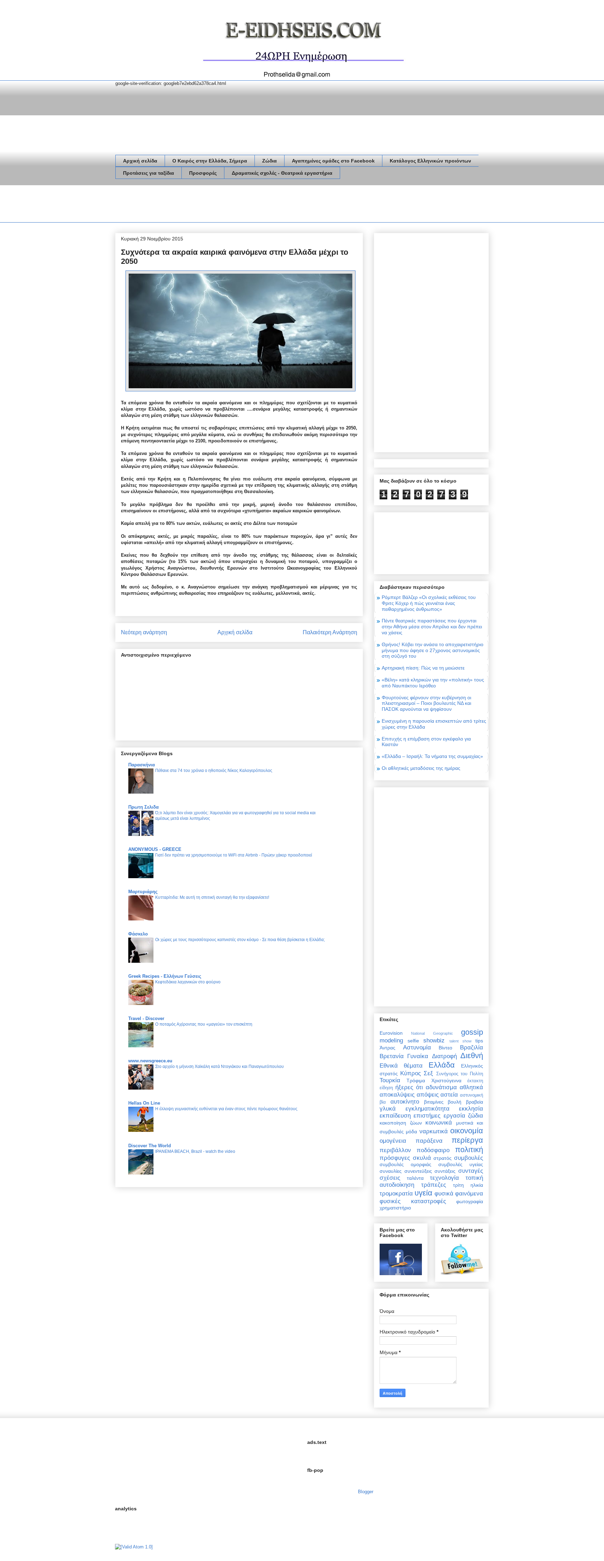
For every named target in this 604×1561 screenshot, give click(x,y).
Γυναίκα (417, 1056)
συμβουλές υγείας (460, 1164)
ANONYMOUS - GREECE (154, 849)
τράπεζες (433, 1184)
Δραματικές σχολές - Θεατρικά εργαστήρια (282, 173)
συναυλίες (391, 1171)
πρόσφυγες (395, 1158)
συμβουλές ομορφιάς (405, 1164)
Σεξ (428, 1073)
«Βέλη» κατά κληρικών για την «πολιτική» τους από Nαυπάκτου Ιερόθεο (433, 682)
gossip (472, 1032)
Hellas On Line (144, 1103)
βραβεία (474, 1102)
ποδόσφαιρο (433, 1150)
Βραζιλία (471, 1047)
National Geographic (432, 1033)
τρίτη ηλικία (468, 1185)
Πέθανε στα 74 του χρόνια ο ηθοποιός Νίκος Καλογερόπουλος (213, 770)
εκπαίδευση (395, 1115)
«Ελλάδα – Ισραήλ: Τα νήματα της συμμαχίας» (432, 756)
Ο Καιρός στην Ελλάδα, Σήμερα (209, 161)
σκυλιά (422, 1158)
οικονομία (466, 1130)
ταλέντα (415, 1178)
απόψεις (428, 1094)
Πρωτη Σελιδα (143, 807)
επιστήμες (427, 1115)
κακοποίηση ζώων (401, 1123)
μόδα (411, 1131)
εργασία (454, 1115)
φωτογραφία (469, 1201)
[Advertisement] (242, 205)
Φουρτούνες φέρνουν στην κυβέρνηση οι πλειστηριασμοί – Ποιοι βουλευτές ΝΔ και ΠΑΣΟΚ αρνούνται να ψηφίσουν (426, 703)
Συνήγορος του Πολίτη (459, 1073)
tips (479, 1040)
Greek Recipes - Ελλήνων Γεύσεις (164, 976)
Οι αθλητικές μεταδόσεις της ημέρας (421, 768)
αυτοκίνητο (404, 1101)
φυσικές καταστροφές (413, 1201)
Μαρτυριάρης (143, 891)
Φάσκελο (138, 934)
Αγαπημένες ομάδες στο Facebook (333, 161)
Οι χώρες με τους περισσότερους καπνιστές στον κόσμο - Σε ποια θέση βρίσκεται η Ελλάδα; (240, 939)
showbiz (434, 1040)
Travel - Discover (146, 1018)
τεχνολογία (444, 1178)
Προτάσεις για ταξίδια (148, 173)
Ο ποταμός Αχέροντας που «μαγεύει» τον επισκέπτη (203, 1024)
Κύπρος (410, 1073)
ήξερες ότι (409, 1087)
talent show (461, 1041)
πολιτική (469, 1149)
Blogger (365, 1491)
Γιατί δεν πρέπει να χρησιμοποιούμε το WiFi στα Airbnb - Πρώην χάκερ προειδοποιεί (233, 855)
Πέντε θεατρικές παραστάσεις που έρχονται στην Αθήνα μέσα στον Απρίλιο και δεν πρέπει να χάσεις (432, 626)
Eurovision (391, 1033)
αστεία (449, 1094)
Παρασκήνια (141, 764)
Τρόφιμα (416, 1080)
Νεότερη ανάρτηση (144, 632)
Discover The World (149, 1145)
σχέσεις (390, 1178)
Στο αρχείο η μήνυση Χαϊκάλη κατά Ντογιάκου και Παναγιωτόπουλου (219, 1066)
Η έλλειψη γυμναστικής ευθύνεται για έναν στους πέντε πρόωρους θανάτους (226, 1108)
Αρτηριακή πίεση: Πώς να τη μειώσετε (423, 668)
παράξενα (429, 1140)
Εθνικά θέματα (401, 1065)
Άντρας (387, 1047)
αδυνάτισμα (441, 1087)
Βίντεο (445, 1047)
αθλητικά (471, 1087)
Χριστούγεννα (446, 1080)
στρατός (442, 1158)
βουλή (454, 1102)
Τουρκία (390, 1080)
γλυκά (388, 1108)
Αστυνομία (417, 1047)
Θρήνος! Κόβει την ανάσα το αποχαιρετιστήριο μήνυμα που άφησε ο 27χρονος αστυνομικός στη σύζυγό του (432, 650)
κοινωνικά (438, 1122)
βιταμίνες (434, 1102)
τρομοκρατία (396, 1193)
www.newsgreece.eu (150, 1060)
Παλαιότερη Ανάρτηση (330, 632)
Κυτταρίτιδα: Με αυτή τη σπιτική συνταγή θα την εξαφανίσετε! (212, 897)
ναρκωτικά (433, 1131)
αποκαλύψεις (397, 1094)
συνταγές (470, 1171)
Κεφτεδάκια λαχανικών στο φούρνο (188, 982)
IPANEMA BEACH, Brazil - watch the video (195, 1151)
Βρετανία (392, 1056)
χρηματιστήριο (395, 1208)
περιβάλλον (395, 1150)
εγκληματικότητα (427, 1108)
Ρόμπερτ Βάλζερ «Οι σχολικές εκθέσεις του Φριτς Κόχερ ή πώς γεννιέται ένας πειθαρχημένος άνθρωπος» (429, 603)
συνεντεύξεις (418, 1171)
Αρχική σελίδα (140, 161)
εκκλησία (471, 1108)
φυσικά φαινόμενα (458, 1193)
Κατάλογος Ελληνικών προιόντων (430, 161)
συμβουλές (468, 1158)
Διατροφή (444, 1056)
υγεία (423, 1192)
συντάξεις (444, 1171)
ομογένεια (393, 1140)
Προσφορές (203, 173)
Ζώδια (269, 161)
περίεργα (467, 1140)
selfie (413, 1040)
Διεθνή (471, 1055)
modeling (391, 1040)
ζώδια (475, 1115)
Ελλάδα (442, 1065)
